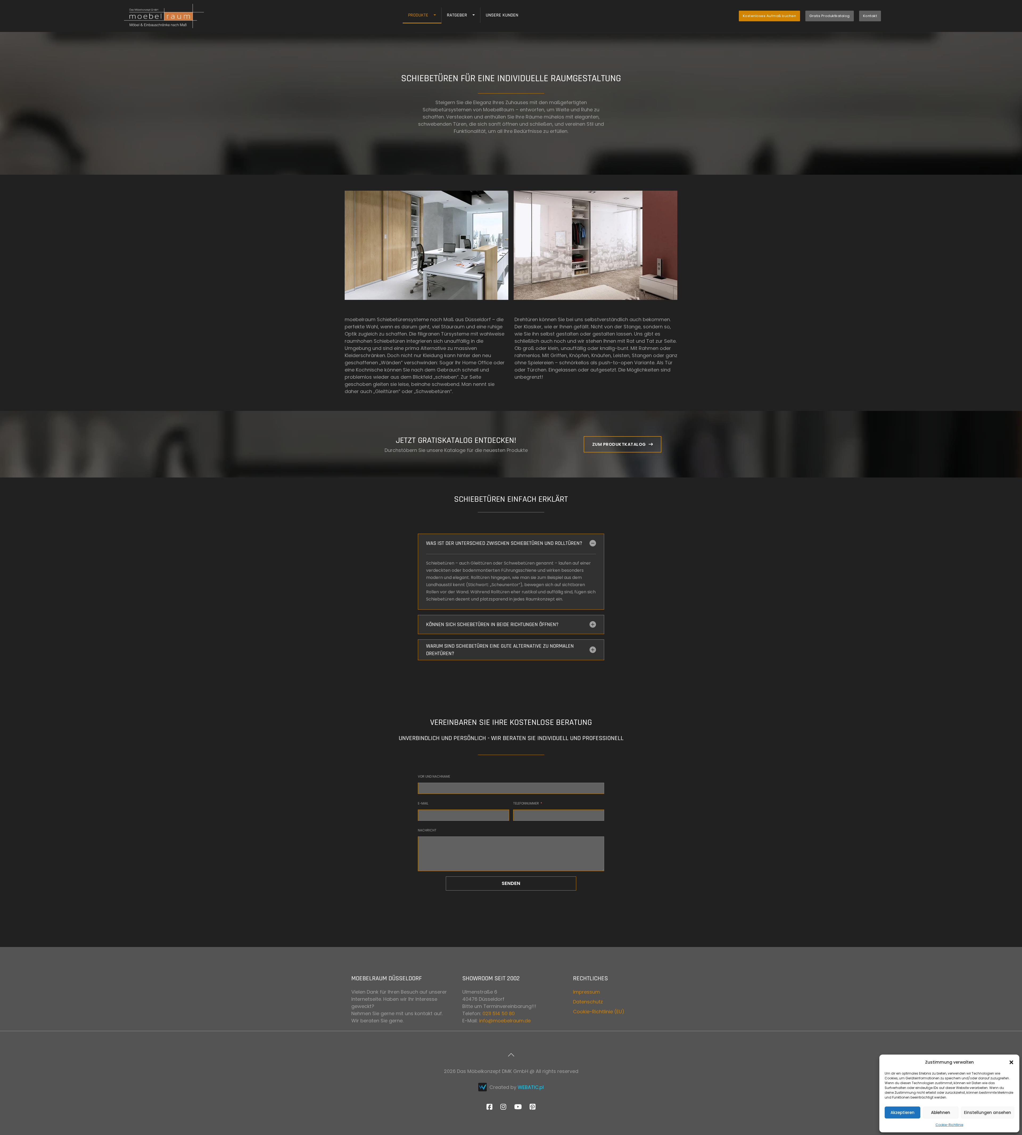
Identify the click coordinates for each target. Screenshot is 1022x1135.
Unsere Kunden (502, 15)
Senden (511, 883)
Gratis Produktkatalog (829, 15)
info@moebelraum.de (505, 1020)
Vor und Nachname (434, 776)
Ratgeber (457, 15)
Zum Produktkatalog (619, 444)
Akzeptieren (902, 1112)
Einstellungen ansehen (987, 1112)
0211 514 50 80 (499, 1013)
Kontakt (870, 15)
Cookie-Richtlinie (949, 1124)
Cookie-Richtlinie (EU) (598, 1011)
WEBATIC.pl (531, 1087)
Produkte (418, 15)
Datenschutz (588, 1001)
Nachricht (427, 830)
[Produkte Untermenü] (437, 15)
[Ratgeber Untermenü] (476, 15)
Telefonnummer (526, 803)
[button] (1011, 1062)
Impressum (586, 992)
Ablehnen (940, 1112)
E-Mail (423, 803)
